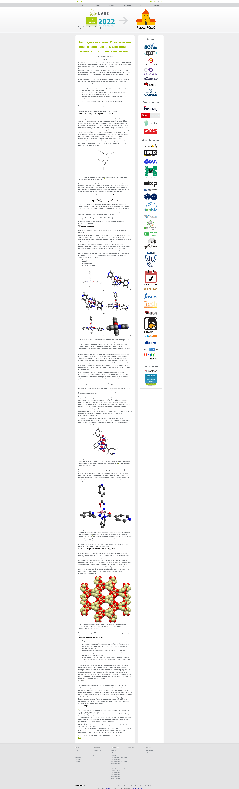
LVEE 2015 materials (115, 763)
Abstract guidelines (115, 753)
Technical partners (151, 366)
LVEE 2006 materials (115, 780)
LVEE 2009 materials (115, 774)
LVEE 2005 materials (115, 781)
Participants (112, 5)
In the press (78, 757)
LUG (147, 753)
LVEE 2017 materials (115, 759)
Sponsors (141, 5)
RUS (155, 1)
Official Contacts (150, 750)
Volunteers (95, 755)
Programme (113, 750)
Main (82, 5)
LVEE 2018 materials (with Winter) (119, 757)
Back (79, 738)
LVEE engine (108, 788)
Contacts (156, 5)
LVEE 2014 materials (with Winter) (119, 765)
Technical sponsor (151, 102)
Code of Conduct (79, 752)
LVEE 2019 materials (115, 755)
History (77, 755)
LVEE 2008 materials (115, 776)
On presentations (115, 752)
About (97, 5)
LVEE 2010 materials (115, 772)
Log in (76, 1)
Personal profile (97, 750)
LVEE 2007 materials (115, 778)
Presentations (127, 5)
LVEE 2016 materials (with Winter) (119, 761)
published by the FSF (138, 788)
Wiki (94, 753)
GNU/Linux (78, 759)
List (94, 752)
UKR (151, 1)
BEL (161, 1)
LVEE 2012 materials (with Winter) (119, 768)
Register (83, 1)
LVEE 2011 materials (115, 770)
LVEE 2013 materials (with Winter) (119, 767)
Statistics (77, 761)
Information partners (151, 140)
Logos (76, 753)
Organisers (149, 752)
